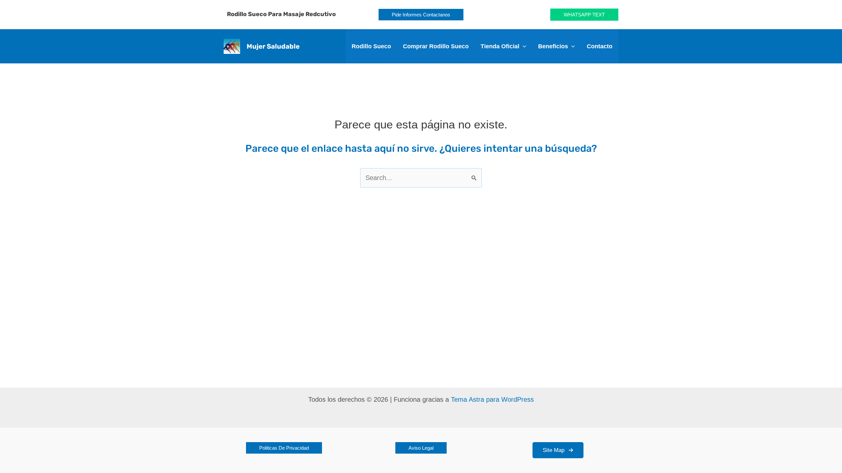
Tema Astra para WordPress (492, 399)
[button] (421, 14)
